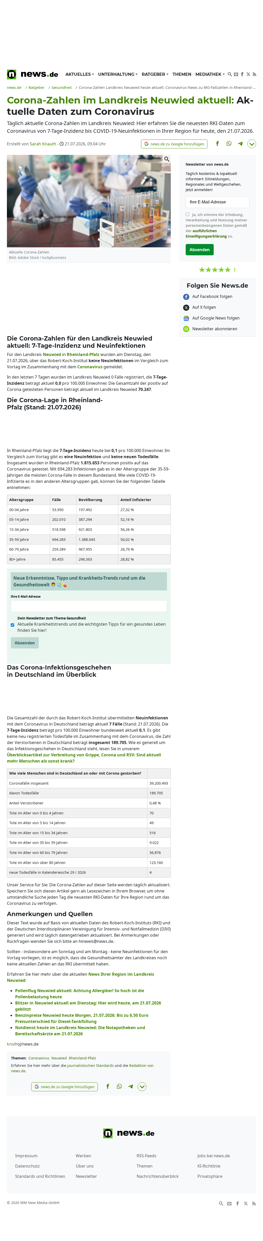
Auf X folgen (203, 307)
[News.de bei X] (248, 74)
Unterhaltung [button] (117, 74)
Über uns (85, 1166)
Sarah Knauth (43, 144)
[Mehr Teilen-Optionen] (251, 143)
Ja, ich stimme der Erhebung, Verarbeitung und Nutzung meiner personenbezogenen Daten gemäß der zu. (216, 225)
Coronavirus (39, 1058)
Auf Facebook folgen (211, 296)
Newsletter (86, 1176)
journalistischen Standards (90, 1065)
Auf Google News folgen (215, 318)
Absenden (25, 643)
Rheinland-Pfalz (82, 1058)
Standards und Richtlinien (40, 1176)
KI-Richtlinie (209, 1166)
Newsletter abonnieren (214, 329)
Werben (83, 1156)
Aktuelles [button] (78, 74)
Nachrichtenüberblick (158, 1176)
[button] (174, 143)
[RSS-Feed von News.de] (254, 74)
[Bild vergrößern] (167, 159)
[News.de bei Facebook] (242, 74)
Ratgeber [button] (154, 74)
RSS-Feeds (146, 1156)
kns (10, 1044)
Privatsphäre (210, 1176)
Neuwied (59, 1058)
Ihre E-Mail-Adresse (27, 596)
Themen (182, 74)
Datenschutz (27, 1166)
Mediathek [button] (209, 74)
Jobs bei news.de (214, 1156)
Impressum (26, 1156)
